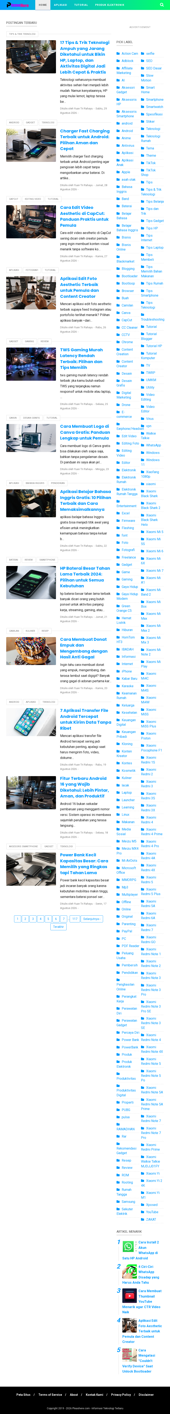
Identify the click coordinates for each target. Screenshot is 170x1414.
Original (127, 916)
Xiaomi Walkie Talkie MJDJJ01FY (150, 1161)
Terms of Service (50, 1394)
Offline (126, 902)
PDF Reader (130, 946)
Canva (13, 418)
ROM (125, 1175)
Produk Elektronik (109, 5)
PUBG (126, 1110)
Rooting (127, 1182)
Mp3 (125, 887)
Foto (125, 543)
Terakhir (58, 926)
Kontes (127, 763)
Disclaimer (146, 1394)
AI (123, 80)
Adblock (128, 61)
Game (126, 572)
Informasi (129, 657)
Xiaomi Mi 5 (154, 532)
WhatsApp (153, 445)
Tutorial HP (154, 346)
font (125, 535)
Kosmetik (129, 771)
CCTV (126, 335)
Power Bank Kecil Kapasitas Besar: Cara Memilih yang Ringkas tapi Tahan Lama (84, 864)
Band (125, 199)
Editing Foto (130, 443)
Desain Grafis (31, 418)
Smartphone (47, 560)
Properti (128, 1102)
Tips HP (152, 228)
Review (45, 341)
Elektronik (129, 470)
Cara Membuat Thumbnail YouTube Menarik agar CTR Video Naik (142, 1301)
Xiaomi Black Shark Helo (149, 520)
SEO (149, 61)
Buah (125, 298)
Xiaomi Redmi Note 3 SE (151, 1023)
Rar (124, 1136)
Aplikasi (60, 5)
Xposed (152, 1205)
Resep (45, 631)
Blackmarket (125, 261)
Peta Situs (23, 1394)
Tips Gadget (155, 221)
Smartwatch (154, 107)
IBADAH (128, 649)
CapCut (13, 199)
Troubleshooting (152, 319)
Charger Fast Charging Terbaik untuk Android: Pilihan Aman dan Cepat (85, 140)
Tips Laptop (155, 248)
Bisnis (126, 237)
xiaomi (151, 484)
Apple (126, 172)
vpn (148, 426)
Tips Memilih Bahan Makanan (151, 271)
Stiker (150, 122)
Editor (126, 463)
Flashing (128, 528)
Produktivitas (126, 1079)
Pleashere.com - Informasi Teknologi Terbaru (97, 1408)
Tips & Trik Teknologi (70, 14)
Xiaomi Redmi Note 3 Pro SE (151, 1006)
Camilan (14, 631)
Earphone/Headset (130, 429)
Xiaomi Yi (153, 1173)
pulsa (126, 1117)
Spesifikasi (154, 114)
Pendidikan (58, 483)
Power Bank (130, 1040)
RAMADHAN (126, 1129)
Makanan (128, 822)
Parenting (129, 924)
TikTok (151, 163)
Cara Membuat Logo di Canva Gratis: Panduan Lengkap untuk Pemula (85, 432)
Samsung (128, 1202)
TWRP (150, 373)
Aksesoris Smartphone (23, 846)
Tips (149, 182)
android (127, 123)
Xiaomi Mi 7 (154, 571)
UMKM (151, 380)
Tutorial (81, 5)
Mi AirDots (129, 861)
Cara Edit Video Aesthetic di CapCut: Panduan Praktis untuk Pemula (84, 216)
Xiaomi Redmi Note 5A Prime (152, 1104)
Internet (127, 664)
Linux (125, 815)
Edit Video (129, 436)
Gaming (29, 341)
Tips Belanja (155, 202)
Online (126, 909)
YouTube (152, 1212)
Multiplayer (130, 895)
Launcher (128, 800)
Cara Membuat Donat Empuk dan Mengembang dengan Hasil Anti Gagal (84, 648)
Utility (150, 387)
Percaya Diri (130, 1033)
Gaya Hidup (130, 587)
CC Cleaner (130, 328)
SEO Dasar (154, 68)
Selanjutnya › (91, 919)
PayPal (127, 931)
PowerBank (130, 1047)
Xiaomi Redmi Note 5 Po (151, 1075)
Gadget (30, 122)
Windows (153, 453)
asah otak (129, 180)
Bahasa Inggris (35, 483)
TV (148, 365)
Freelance (129, 557)
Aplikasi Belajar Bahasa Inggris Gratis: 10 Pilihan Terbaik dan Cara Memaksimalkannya (85, 500)
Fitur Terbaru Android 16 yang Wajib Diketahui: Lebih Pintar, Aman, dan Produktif (84, 787)
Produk (127, 1055)
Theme (151, 156)
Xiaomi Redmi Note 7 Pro (151, 1133)
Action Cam (130, 54)
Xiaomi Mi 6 (154, 551)
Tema (150, 148)
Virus (150, 419)
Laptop (127, 793)
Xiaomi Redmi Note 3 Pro (151, 990)
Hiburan (127, 630)
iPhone (127, 671)
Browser (128, 291)
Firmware (128, 521)
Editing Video (33, 199)
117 (74, 919)
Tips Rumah (154, 283)
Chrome (127, 342)
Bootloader (130, 276)
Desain (127, 374)
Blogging (128, 269)
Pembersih (130, 965)
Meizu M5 (129, 841)
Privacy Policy (121, 1394)
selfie (150, 54)
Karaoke (128, 686)
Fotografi (32, 270)
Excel (126, 513)
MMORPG (129, 880)
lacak (125, 785)
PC (124, 939)
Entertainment (126, 506)
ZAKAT (151, 1219)
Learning (128, 807)
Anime (126, 138)
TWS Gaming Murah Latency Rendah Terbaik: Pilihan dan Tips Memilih (81, 359)
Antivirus (128, 146)
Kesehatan (129, 713)
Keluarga (128, 705)
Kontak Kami (94, 1394)
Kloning (127, 744)
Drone (126, 405)
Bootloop (128, 283)
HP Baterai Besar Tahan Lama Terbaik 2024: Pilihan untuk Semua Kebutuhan (85, 577)
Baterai (13, 560)
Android (14, 122)
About (74, 1394)
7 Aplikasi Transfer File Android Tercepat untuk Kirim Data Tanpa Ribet (85, 719)
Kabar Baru (129, 679)
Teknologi (48, 122)
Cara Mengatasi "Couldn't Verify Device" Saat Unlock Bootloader (138, 1360)
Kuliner (30, 631)
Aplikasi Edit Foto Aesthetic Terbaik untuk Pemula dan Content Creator (79, 287)
